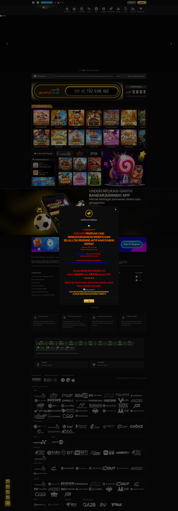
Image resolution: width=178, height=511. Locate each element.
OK (89, 301)
